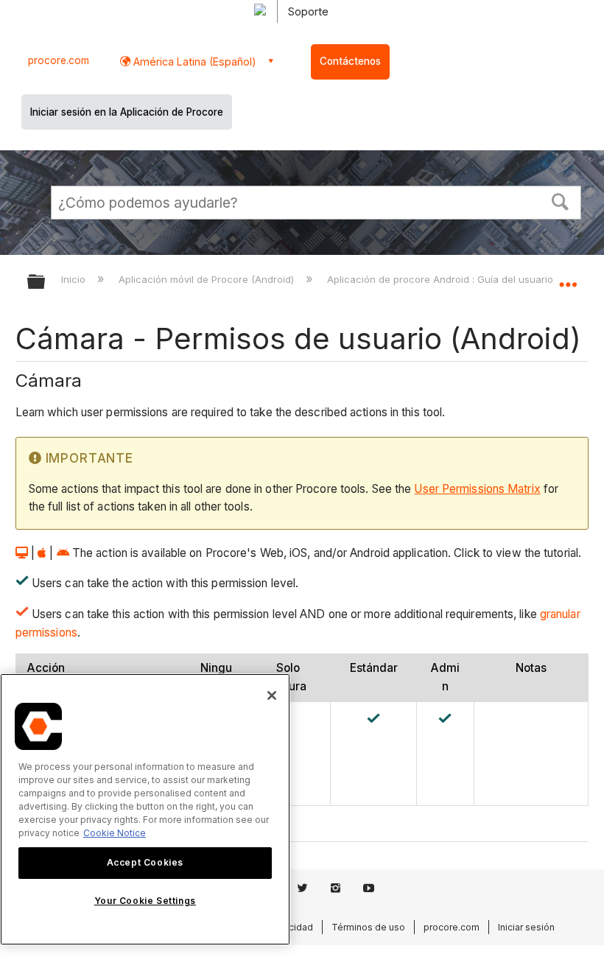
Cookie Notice (114, 832)
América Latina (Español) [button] (193, 61)
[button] (560, 200)
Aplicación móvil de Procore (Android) (208, 279)
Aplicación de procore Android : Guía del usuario (441, 279)
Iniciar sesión (526, 927)
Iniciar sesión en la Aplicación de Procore (126, 112)
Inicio (74, 279)
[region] (145, 809)
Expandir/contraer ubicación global (568, 277)
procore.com (58, 60)
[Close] (272, 695)
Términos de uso (368, 927)
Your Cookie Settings (145, 900)
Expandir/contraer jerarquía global (45, 282)
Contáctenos (350, 61)
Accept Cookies (145, 862)
